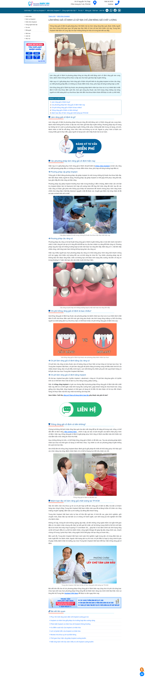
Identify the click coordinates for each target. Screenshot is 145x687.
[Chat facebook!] (107, 10)
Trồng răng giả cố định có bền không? (65, 110)
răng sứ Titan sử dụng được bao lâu (76, 395)
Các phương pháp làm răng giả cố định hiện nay (68, 105)
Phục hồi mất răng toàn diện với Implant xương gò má (70, 617)
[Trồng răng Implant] (39, 4)
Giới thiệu (29, 16)
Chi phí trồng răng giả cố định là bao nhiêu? (67, 107)
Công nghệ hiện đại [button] (68, 10)
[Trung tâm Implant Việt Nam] (84, 603)
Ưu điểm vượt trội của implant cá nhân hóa (66, 627)
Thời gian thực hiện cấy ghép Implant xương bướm (68, 638)
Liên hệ (101, 10)
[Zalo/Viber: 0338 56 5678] (111, 10)
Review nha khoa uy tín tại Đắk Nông (63, 635)
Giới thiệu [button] (27, 10)
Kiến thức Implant (31, 22)
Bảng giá (88, 10)
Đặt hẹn (95, 10)
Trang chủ (51, 16)
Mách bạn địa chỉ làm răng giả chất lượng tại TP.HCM (70, 113)
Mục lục (28, 38)
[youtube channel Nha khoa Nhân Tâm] (119, 10)
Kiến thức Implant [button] (53, 10)
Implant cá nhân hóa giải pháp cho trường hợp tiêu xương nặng (73, 620)
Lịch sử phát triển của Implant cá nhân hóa (65, 631)
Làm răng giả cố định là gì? (61, 102)
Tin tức (28, 27)
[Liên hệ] (80, 410)
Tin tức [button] (80, 10)
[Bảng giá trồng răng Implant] (35, 52)
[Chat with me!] (142, 671)
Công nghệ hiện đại (31, 24)
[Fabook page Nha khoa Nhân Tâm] (115, 10)
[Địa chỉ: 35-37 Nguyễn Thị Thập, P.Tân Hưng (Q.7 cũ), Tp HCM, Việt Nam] (95, 4)
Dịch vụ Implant (30, 19)
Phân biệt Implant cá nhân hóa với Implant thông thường (70, 624)
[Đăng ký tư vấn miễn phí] (80, 146)
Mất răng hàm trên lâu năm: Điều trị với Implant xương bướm (72, 642)
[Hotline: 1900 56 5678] (117, 4)
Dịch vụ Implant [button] (38, 10)
